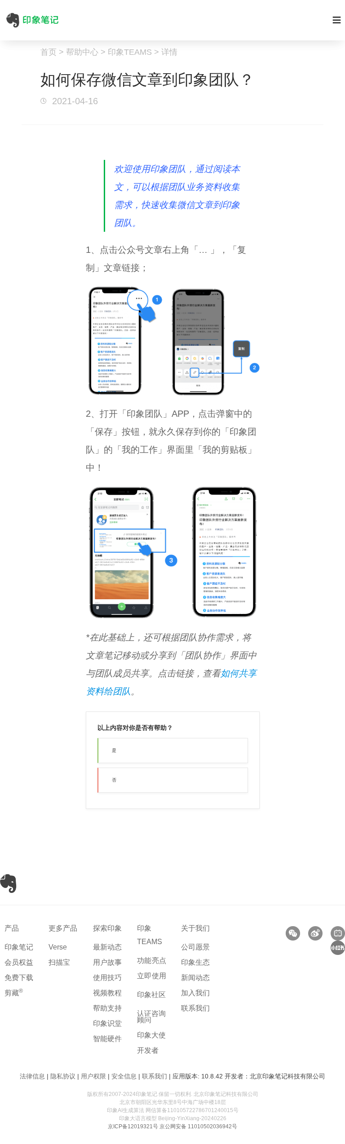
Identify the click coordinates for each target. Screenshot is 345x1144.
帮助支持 (107, 1008)
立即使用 (152, 976)
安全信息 (124, 1076)
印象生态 (195, 962)
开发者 (148, 1050)
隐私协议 (62, 1076)
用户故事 (107, 962)
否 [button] (114, 779)
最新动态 (107, 947)
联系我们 (195, 1008)
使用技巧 (107, 977)
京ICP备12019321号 (133, 1126)
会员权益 (18, 962)
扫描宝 (59, 962)
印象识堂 (107, 1023)
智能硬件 (107, 1038)
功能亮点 (152, 960)
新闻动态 (195, 977)
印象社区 (151, 994)
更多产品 (63, 928)
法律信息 (32, 1076)
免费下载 (18, 977)
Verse (58, 947)
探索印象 (107, 928)
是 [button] (114, 750)
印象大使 (151, 1035)
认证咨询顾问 (151, 1017)
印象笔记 (18, 947)
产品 (11, 928)
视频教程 (107, 993)
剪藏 (13, 993)
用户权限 (93, 1076)
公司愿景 (195, 947)
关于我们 (195, 928)
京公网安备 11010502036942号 (198, 1126)
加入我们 (195, 993)
